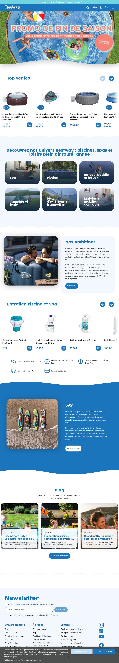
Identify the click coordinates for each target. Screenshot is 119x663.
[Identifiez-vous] (100, 7)
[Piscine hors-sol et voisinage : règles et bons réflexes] (19, 526)
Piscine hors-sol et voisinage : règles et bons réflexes (20, 537)
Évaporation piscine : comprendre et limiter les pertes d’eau (59, 537)
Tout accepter (104, 651)
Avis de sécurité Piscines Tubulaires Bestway (42, 644)
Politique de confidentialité (71, 632)
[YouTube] (101, 636)
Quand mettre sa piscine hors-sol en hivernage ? (98, 537)
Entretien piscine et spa (14, 636)
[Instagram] (101, 625)
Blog (34, 632)
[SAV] (95, 7)
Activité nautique (12, 643)
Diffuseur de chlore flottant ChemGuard (13, 341)
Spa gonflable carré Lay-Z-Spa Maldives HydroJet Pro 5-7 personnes (14, 117)
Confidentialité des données (72, 646)
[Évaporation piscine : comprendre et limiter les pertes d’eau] (59, 526)
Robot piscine (10, 639)
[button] (106, 7)
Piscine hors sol (11, 632)
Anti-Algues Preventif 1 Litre (83, 340)
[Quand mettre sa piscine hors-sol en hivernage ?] (99, 526)
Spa (6, 629)
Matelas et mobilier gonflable (16, 646)
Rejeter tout (82, 651)
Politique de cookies (68, 636)
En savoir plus (73, 448)
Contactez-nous (39, 639)
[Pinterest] (101, 640)
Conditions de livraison (42, 636)
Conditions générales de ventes (73, 629)
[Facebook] (101, 645)
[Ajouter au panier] (29, 124)
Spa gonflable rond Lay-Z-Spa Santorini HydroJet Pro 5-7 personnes (83, 117)
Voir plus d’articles (59, 556)
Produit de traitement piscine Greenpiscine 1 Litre (48, 341)
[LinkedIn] (101, 630)
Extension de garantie (69, 639)
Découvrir (71, 286)
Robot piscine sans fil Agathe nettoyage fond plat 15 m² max (49, 115)
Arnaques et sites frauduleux (72, 643)
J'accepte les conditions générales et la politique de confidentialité (34, 615)
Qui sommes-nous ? (40, 629)
